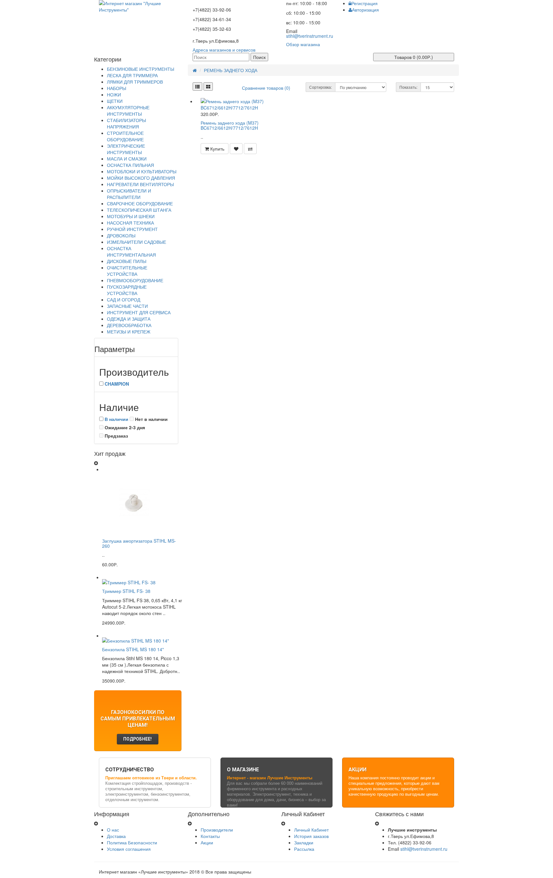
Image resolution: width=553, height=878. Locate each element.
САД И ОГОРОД (123, 299)
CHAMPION (117, 384)
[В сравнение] (250, 148)
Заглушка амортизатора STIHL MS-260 (139, 543)
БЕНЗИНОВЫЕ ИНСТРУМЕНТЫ (140, 69)
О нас (113, 829)
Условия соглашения (129, 849)
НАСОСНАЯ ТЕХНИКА (130, 222)
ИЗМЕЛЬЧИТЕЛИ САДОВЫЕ (136, 242)
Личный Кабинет (311, 829)
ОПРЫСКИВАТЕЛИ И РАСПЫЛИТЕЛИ (129, 193)
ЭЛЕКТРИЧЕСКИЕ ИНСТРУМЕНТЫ (126, 149)
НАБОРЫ (116, 88)
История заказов (311, 836)
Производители (217, 829)
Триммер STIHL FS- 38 (126, 591)
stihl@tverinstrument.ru (309, 36)
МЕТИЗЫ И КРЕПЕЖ (128, 331)
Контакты (210, 836)
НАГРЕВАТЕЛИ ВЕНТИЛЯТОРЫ (140, 184)
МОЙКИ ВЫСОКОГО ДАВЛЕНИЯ (141, 178)
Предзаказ (115, 435)
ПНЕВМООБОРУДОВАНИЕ (135, 280)
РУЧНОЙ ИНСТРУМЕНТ (132, 229)
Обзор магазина (303, 44)
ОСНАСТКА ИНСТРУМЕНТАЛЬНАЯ (131, 251)
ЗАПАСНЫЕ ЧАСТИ (127, 306)
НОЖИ (114, 94)
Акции (207, 842)
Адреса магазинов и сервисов (224, 49)
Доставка (116, 836)
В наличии (116, 419)
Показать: (408, 87)
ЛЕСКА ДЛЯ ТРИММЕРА (132, 75)
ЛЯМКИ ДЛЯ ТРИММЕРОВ (135, 81)
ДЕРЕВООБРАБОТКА (129, 325)
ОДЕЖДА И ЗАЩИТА (128, 319)
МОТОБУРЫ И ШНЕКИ (131, 216)
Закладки (303, 842)
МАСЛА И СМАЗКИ (127, 158)
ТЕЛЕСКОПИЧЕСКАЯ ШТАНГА (139, 210)
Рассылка (304, 849)
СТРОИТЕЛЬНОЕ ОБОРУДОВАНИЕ (125, 136)
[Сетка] (208, 86)
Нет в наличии (151, 419)
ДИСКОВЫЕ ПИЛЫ (126, 261)
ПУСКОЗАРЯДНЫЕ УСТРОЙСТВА (127, 289)
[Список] (197, 86)
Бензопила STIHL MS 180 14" (133, 649)
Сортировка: (320, 87)
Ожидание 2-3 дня (124, 427)
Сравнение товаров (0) (266, 88)
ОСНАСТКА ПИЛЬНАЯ (130, 165)
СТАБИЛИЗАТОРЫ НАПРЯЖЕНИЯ (126, 123)
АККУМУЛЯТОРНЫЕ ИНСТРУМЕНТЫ (128, 110)
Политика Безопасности (132, 842)
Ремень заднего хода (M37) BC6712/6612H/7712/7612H (230, 125)
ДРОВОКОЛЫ (121, 235)
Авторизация (365, 9)
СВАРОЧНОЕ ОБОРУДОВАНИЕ (140, 203)
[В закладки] (236, 148)
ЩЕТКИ (115, 101)
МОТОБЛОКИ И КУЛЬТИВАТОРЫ (141, 171)
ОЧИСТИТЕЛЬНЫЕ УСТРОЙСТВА (127, 270)
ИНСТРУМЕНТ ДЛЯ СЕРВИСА (139, 312)
